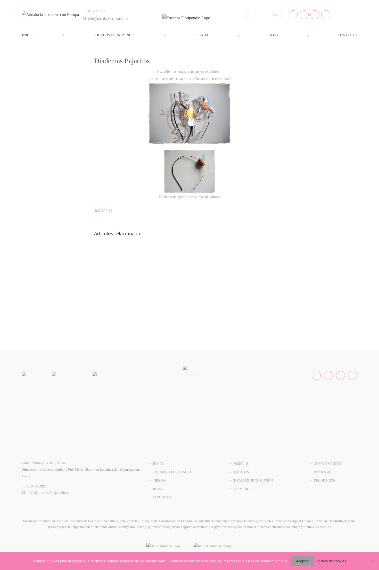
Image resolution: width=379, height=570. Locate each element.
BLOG (157, 489)
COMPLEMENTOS (327, 464)
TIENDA (159, 480)
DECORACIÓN (324, 480)
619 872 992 (34, 486)
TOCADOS (241, 472)
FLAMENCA (242, 489)
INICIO (158, 464)
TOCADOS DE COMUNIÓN (253, 480)
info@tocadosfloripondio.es (45, 493)
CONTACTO (162, 497)
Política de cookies (331, 561)
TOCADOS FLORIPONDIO (172, 472)
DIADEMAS (322, 472)
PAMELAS (241, 464)
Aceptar (302, 561)
